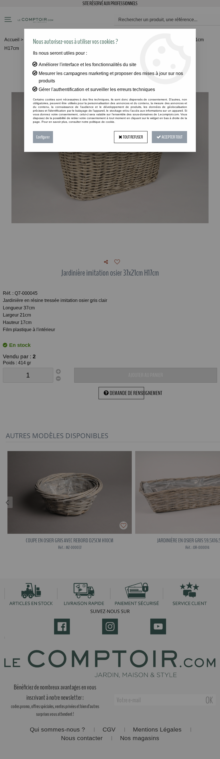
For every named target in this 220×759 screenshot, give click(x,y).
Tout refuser (132, 137)
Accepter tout (171, 137)
